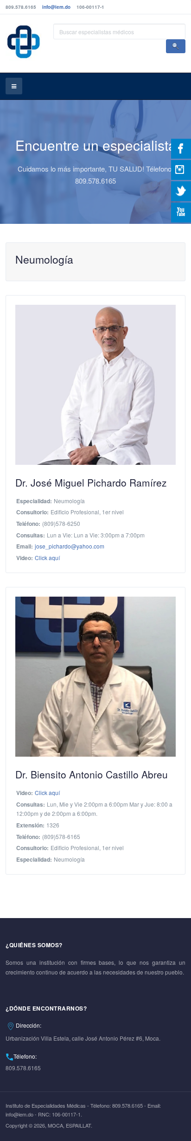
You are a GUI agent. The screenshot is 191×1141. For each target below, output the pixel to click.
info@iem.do (56, 7)
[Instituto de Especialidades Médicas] (24, 42)
